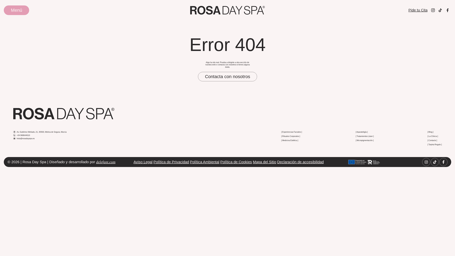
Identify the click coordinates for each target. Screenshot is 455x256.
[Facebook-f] (443, 162)
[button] (16, 10)
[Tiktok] (435, 162)
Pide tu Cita (418, 10)
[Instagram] (426, 162)
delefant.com (105, 162)
